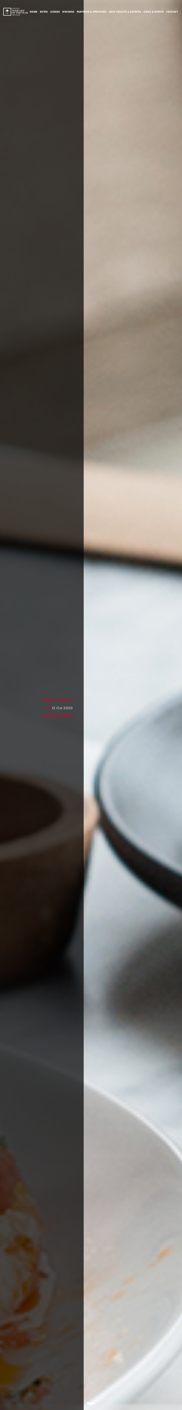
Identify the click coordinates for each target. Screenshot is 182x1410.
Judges (55, 11)
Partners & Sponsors (92, 11)
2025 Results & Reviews (125, 11)
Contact (172, 11)
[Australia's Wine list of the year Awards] (15, 12)
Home (34, 11)
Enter (44, 11)
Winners (68, 11)
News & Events (153, 11)
